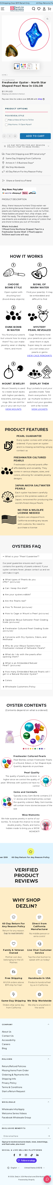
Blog (4, 1048)
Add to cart (35, 136)
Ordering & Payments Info (15, 1074)
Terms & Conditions (12, 1087)
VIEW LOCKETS (40, 409)
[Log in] (44, 8)
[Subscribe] (49, 1136)
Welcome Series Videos (14, 1113)
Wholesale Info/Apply (13, 1109)
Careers (6, 1044)
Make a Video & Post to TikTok (21, 120)
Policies (7, 1059)
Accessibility (9, 1040)
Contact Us (8, 1035)
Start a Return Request (13, 1091)
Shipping (5, 94)
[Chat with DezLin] (47, 1179)
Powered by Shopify (26, 1180)
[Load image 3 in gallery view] (30, 66)
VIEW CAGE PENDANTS (39, 355)
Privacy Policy (9, 1082)
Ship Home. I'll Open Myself (20, 124)
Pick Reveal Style (14, 116)
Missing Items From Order (15, 1070)
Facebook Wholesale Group (16, 1117)
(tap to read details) (13, 933)
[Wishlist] (39, 8)
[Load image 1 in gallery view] (17, 66)
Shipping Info (9, 1078)
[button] (33, 8)
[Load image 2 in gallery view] (23, 66)
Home (4, 75)
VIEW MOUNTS (13, 409)
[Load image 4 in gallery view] (36, 66)
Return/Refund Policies (14, 1066)
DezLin (17, 1177)
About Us (6, 1031)
